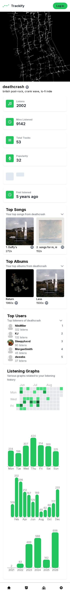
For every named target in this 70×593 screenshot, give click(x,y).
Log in (60, 5)
